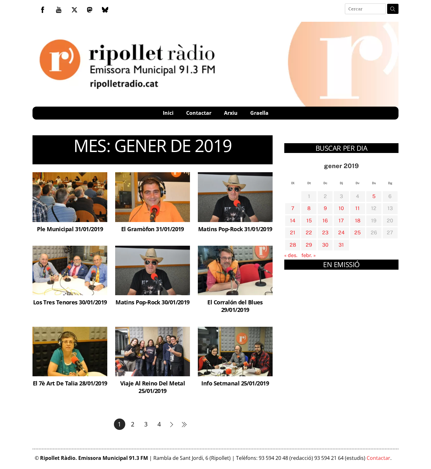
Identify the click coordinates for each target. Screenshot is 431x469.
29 (309, 245)
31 (341, 245)
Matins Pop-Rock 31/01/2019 (235, 229)
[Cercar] (393, 9)
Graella (259, 112)
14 (292, 221)
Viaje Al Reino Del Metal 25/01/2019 (152, 387)
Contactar (198, 112)
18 (357, 221)
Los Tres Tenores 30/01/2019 (70, 302)
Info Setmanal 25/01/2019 (235, 383)
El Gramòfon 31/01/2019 (152, 229)
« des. (291, 255)
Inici (168, 112)
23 (325, 233)
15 (309, 221)
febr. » (308, 255)
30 (325, 245)
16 (325, 221)
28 (293, 245)
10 (341, 208)
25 (357, 233)
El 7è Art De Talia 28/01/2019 (70, 383)
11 (357, 208)
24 (341, 233)
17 (341, 221)
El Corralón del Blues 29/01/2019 (235, 306)
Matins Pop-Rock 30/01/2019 (152, 302)
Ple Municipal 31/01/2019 (70, 229)
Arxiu (231, 112)
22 (309, 233)
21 (292, 233)
